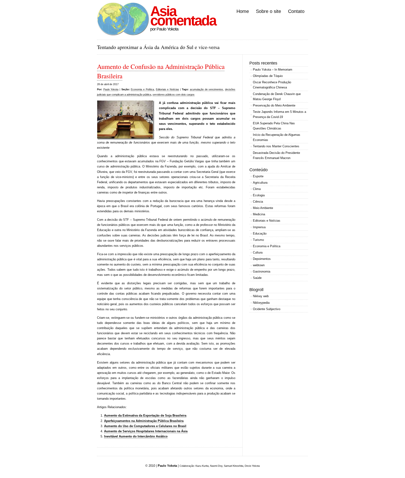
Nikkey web (261, 296)
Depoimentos (262, 259)
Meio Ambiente (263, 208)
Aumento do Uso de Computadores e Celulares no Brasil (145, 426)
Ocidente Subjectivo (266, 309)
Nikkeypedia (261, 302)
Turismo (258, 240)
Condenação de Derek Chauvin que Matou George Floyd (277, 96)
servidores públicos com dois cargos (174, 94)
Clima (257, 189)
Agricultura (260, 182)
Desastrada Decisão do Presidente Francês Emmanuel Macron (276, 155)
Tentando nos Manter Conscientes (276, 146)
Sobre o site (268, 11)
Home (242, 11)
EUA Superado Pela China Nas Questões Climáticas (274, 125)
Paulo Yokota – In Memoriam (272, 69)
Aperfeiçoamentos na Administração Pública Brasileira (144, 421)
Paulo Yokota (111, 89)
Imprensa (259, 227)
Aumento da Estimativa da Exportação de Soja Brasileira (145, 415)
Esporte (258, 176)
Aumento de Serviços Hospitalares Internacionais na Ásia (146, 431)
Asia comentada (183, 15)
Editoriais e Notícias (167, 89)
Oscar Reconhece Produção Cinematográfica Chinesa (272, 84)
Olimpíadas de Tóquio (268, 76)
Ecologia (259, 195)
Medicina (259, 214)
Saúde (257, 278)
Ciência (258, 201)
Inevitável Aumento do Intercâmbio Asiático (136, 436)
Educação (259, 233)
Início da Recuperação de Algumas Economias (276, 137)
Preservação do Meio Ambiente (274, 105)
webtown (259, 265)
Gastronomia (261, 271)
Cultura (257, 252)
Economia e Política (142, 89)
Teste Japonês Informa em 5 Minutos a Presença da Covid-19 (279, 114)
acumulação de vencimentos (206, 89)
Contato (296, 11)
